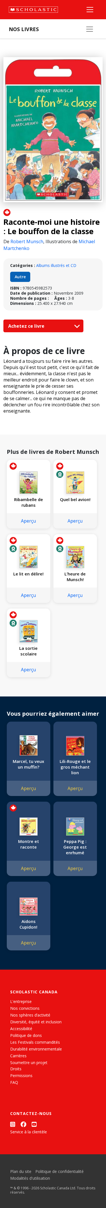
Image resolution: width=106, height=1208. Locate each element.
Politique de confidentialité (59, 1171)
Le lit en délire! (28, 574)
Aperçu (28, 521)
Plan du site (20, 1171)
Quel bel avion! (75, 499)
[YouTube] (34, 1124)
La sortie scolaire (28, 651)
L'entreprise (21, 1001)
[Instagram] (12, 1124)
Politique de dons (26, 1035)
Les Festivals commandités (35, 1042)
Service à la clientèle (28, 1131)
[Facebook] (23, 1124)
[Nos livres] (89, 29)
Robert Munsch (26, 241)
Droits (15, 1068)
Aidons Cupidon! (28, 924)
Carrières (18, 1055)
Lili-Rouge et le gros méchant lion (75, 766)
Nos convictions (25, 1008)
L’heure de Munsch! (75, 576)
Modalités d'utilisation (30, 1178)
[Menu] (90, 9)
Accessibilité (21, 1028)
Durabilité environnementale (36, 1049)
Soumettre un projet (28, 1062)
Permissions (21, 1075)
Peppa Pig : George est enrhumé (75, 846)
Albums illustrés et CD (56, 265)
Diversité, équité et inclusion (36, 1021)
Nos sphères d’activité (30, 1015)
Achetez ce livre (27, 326)
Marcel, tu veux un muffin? (28, 764)
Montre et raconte (28, 844)
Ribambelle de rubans (28, 502)
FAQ (14, 1082)
